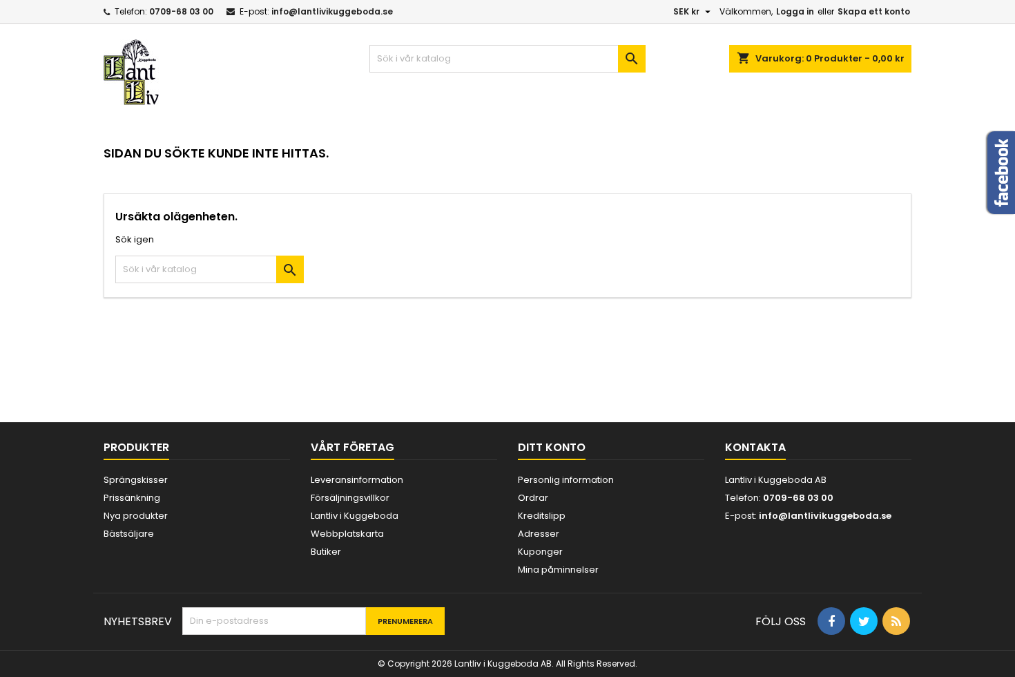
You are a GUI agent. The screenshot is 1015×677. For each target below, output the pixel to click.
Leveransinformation (357, 479)
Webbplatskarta (347, 533)
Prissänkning (132, 497)
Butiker (326, 551)
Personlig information (566, 479)
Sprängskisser (136, 479)
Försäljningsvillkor (350, 497)
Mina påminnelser (558, 569)
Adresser (538, 533)
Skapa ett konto (874, 11)
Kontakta (755, 447)
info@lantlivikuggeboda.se (332, 11)
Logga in (795, 11)
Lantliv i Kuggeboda (354, 515)
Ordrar (533, 497)
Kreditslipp (542, 515)
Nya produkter (136, 515)
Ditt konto (552, 447)
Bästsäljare (129, 533)
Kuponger (540, 551)
